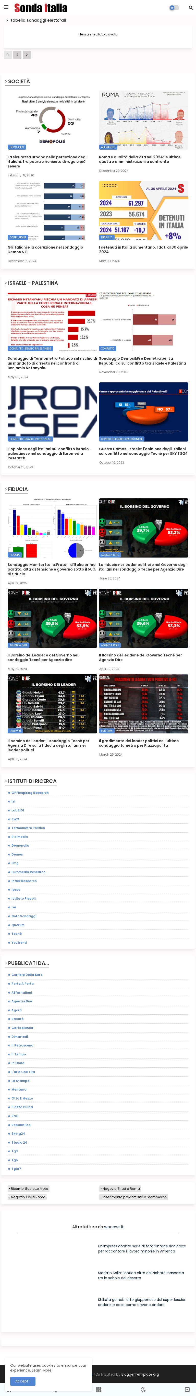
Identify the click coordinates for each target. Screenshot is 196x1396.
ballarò (17, 1019)
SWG (15, 819)
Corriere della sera (27, 975)
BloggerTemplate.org (140, 1374)
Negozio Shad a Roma (121, 1188)
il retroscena (22, 1045)
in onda (17, 1063)
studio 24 (19, 1142)
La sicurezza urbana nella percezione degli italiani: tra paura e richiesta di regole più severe (48, 162)
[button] (191, 8)
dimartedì (19, 1037)
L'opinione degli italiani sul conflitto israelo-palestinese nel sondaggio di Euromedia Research (49, 454)
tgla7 (16, 1169)
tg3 (14, 1151)
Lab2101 (17, 810)
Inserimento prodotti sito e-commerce (135, 1197)
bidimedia (19, 837)
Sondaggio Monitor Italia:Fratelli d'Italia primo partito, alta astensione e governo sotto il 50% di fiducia (52, 569)
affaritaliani (21, 992)
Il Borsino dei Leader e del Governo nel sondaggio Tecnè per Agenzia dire (43, 657)
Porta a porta (22, 983)
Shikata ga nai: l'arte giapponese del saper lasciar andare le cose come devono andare (142, 1302)
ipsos (15, 889)
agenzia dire (21, 1001)
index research (24, 881)
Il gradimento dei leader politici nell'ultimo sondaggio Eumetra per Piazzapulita (139, 743)
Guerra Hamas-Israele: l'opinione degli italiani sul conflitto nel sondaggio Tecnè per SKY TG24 (143, 451)
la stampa (20, 1081)
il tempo (18, 1054)
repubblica (21, 1125)
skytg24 (18, 1133)
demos (17, 854)
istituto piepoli (23, 898)
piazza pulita (22, 1107)
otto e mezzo (22, 1098)
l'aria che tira (23, 1072)
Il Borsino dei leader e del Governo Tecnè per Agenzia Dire (140, 657)
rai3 (15, 1116)
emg (15, 863)
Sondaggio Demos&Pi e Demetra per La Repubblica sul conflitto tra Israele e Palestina (142, 360)
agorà (16, 1010)
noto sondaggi (23, 916)
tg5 (14, 1160)
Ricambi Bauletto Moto (29, 1188)
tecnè (16, 934)
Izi (13, 801)
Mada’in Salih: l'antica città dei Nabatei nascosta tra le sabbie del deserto (141, 1275)
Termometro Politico (28, 828)
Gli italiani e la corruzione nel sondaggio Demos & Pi (45, 249)
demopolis (20, 845)
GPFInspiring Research (30, 793)
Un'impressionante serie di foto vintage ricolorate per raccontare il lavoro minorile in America (142, 1249)
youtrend (19, 942)
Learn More (42, 1370)
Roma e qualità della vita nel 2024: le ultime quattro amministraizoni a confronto (140, 159)
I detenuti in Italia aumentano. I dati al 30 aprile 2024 (143, 249)
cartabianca (22, 1028)
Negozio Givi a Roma (28, 1197)
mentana (19, 1089)
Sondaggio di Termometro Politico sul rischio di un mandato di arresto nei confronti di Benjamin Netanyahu (52, 363)
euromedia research (28, 872)
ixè (13, 907)
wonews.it (114, 1227)
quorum (17, 925)
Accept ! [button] (22, 1381)
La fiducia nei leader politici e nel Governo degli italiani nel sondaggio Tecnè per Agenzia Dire (143, 567)
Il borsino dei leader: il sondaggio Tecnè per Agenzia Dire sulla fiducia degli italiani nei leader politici (48, 746)
